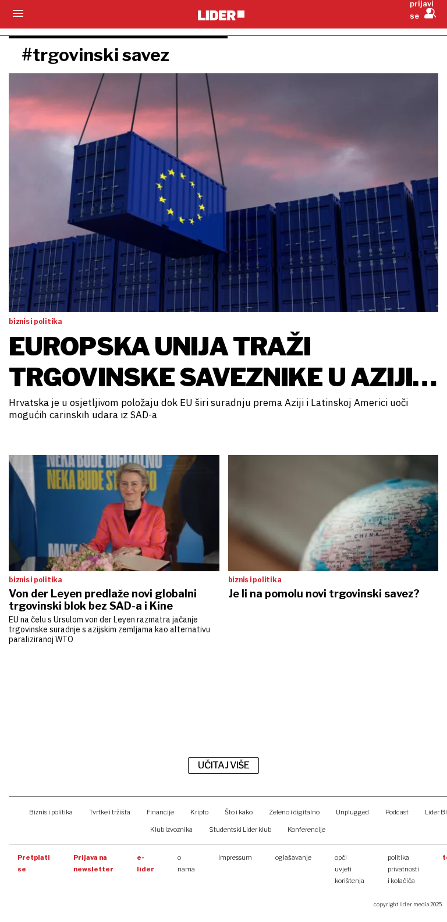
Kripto (199, 812)
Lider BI (436, 812)
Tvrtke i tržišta (109, 812)
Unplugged (352, 812)
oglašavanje (293, 857)
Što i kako (239, 812)
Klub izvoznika (171, 829)
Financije (160, 812)
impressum (235, 857)
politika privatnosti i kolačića (403, 869)
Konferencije (306, 829)
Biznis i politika (51, 812)
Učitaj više (223, 765)
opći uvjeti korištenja (349, 869)
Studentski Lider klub (240, 829)
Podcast (397, 812)
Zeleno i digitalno (294, 812)
